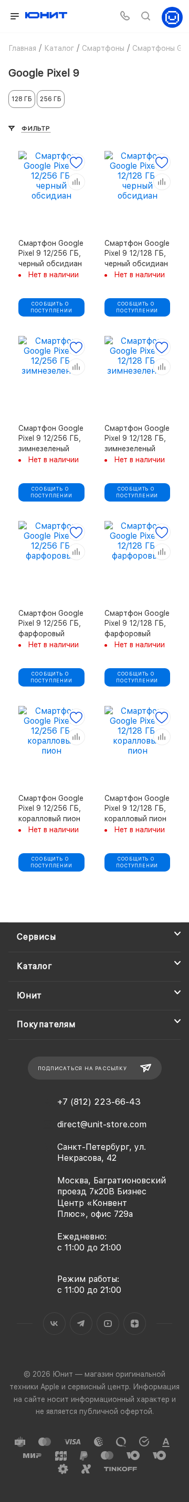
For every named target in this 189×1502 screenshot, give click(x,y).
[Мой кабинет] (172, 16)
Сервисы (36, 937)
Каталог (34, 966)
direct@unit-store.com (101, 1124)
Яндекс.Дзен (134, 1323)
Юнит (29, 995)
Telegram (81, 1323)
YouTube (108, 1323)
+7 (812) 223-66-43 (99, 1101)
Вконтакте (54, 1323)
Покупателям (46, 1024)
